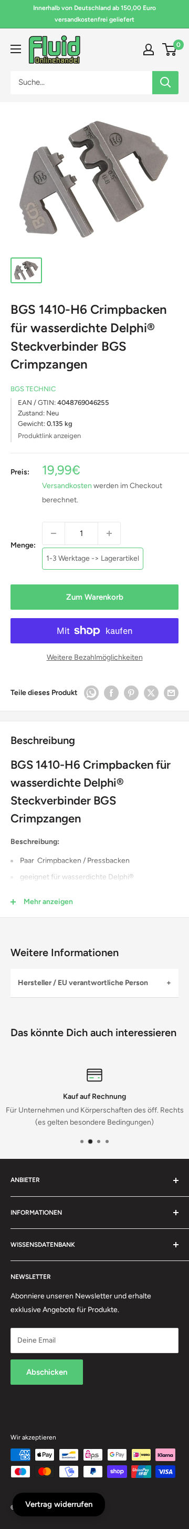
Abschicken (46, 1372)
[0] (169, 49)
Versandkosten (67, 485)
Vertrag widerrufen (58, 1504)
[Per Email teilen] (171, 693)
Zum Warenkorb (94, 597)
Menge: (23, 545)
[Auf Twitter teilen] (151, 693)
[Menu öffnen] (15, 49)
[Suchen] (165, 82)
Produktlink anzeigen (49, 436)
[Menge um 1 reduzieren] (54, 533)
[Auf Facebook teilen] (111, 693)
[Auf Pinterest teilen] (131, 693)
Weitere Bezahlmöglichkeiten (95, 657)
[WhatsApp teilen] (91, 693)
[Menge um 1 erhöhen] (109, 533)
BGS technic (33, 389)
